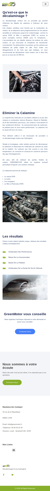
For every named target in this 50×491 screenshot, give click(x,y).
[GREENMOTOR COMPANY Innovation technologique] (9, 4)
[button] (14, 450)
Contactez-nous (12, 382)
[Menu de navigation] (45, 4)
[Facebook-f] (4, 475)
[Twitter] (12, 475)
